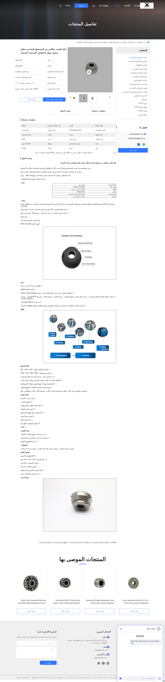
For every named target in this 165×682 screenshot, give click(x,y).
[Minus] (120, 629)
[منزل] (147, 5)
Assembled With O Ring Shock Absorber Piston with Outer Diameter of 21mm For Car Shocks (65, 601)
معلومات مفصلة (99, 111)
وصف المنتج (65, 111)
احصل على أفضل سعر (54, 99)
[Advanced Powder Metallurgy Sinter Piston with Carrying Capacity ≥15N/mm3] (99, 583)
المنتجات (116, 6)
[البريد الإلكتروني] (138, 144)
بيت (93, 6)
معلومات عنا (104, 6)
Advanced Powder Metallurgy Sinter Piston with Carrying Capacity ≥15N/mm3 (100, 601)
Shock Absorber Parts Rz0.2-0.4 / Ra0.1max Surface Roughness (135, 601)
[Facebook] (103, 664)
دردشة (81, 6)
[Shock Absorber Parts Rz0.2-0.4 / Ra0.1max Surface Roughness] (134, 583)
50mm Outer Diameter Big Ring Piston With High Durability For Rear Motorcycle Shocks (31, 601)
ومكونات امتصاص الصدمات (79, 542)
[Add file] (159, 678)
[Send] (121, 678)
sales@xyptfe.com (136, 134)
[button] (146, 588)
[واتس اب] (144, 144)
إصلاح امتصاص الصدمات (100, 542)
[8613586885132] (98, 664)
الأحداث (127, 6)
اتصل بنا (137, 6)
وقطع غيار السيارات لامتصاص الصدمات (53, 542)
